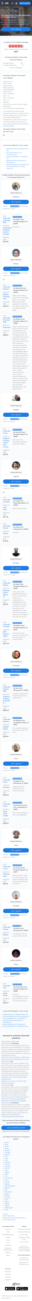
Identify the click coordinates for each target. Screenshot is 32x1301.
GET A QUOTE (25, 3)
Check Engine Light (20, 1077)
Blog (8, 1255)
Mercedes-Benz (10, 1186)
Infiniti (7, 1168)
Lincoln (7, 1182)
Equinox (11, 1057)
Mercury (7, 1188)
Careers (8, 1237)
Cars (8, 1243)
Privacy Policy (24, 1234)
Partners (8, 1253)
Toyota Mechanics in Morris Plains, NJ (15, 1026)
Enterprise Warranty (24, 1232)
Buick (7, 1148)
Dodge (7, 1154)
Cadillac (7, 1150)
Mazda (7, 1184)
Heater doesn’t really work (10, 1041)
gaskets (11, 1116)
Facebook (8, 1271)
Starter (5, 533)
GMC (6, 1160)
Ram (6, 1200)
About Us (8, 1229)
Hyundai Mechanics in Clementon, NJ (16, 1016)
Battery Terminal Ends (6, 296)
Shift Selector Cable (6, 634)
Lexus (7, 1180)
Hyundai (7, 1166)
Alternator (7, 327)
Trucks (10, 1077)
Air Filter (6, 787)
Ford (6, 1158)
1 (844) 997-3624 (8, 90)
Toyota (7, 1206)
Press (8, 1232)
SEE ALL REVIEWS (16, 68)
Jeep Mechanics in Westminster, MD (15, 1014)
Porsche (7, 1198)
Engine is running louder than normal (6, 443)
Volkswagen (9, 1208)
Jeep (6, 1174)
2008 (21, 1099)
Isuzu (6, 1170)
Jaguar (7, 1172)
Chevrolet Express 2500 (6, 689)
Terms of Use (24, 1242)
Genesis (7, 1162)
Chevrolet (4, 1057)
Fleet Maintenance (8, 1234)
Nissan (7, 1194)
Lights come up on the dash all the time (15, 1059)
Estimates (8, 1245)
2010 (9, 1079)
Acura (7, 1142)
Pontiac (7, 1196)
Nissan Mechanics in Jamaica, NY (17, 164)
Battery (6, 935)
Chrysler (7, 1152)
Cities (8, 1240)
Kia (6, 1176)
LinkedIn (8, 1274)
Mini (6, 1190)
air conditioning (23, 1057)
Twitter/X (8, 1277)
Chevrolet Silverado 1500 (6, 320)
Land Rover (8, 1178)
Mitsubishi (8, 1192)
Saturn (7, 1202)
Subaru (7, 1204)
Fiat (6, 1156)
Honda (7, 1164)
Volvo (6, 1210)
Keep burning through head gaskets (13, 1101)
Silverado (4, 1079)
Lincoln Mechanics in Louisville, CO (15, 1018)
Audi (6, 1144)
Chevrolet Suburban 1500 (6, 220)
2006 (16, 1057)
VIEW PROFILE (16, 193)
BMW (7, 1146)
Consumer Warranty (23, 1229)
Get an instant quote (16, 1128)
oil (24, 1099)
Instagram (8, 1280)
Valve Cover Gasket (5, 814)
